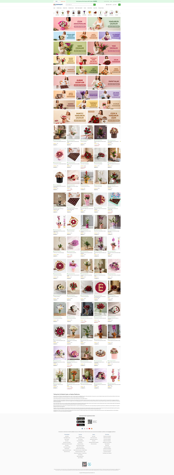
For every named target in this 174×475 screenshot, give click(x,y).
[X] (84, 428)
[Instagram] (87, 428)
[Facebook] (82, 428)
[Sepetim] (119, 5)
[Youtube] (89, 428)
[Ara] (94, 5)
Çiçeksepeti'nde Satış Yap (117, 1)
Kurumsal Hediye (106, 1)
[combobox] (81, 5)
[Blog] (91, 428)
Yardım (111, 1)
